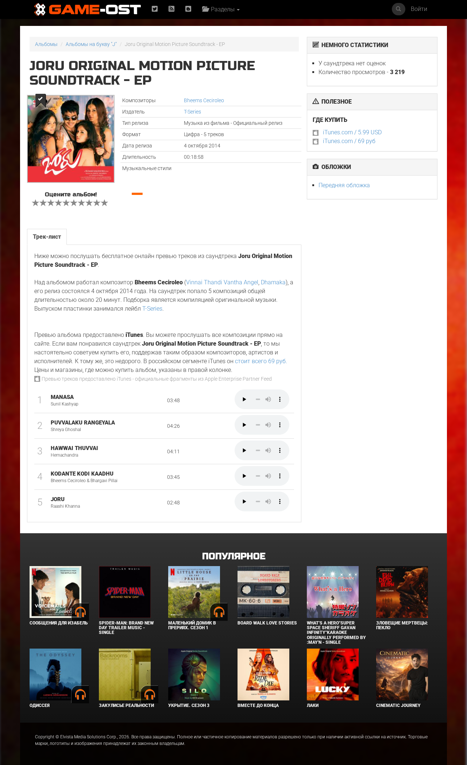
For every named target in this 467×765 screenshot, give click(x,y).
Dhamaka (273, 282)
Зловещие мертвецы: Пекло (402, 625)
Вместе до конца (258, 705)
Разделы (222, 9)
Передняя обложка (344, 185)
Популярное (233, 556)
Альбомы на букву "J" (91, 44)
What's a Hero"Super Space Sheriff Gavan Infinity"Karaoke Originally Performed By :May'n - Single (336, 632)
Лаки (313, 705)
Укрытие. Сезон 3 (188, 705)
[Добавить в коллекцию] (40, 100)
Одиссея (40, 705)
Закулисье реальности (126, 705)
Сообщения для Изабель (59, 623)
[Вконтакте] (188, 9)
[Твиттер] (154, 9)
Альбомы (46, 44)
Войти (419, 8)
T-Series (192, 112)
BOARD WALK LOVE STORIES (267, 623)
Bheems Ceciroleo (204, 100)
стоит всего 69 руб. (261, 361)
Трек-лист (47, 236)
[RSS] (171, 9)
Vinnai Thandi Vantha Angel (222, 282)
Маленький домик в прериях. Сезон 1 (192, 625)
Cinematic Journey (398, 705)
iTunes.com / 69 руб (349, 141)
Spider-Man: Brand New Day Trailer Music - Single (126, 627)
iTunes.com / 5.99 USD (352, 132)
